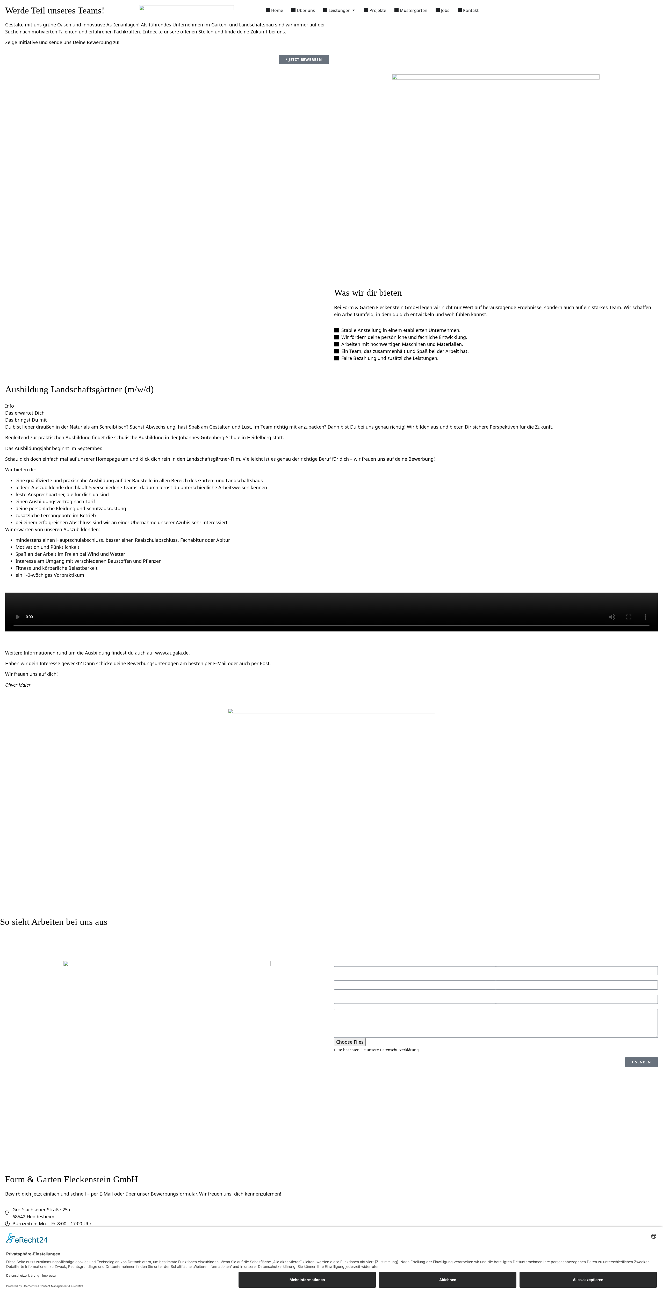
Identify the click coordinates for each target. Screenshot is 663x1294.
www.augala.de (172, 653)
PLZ (337, 977)
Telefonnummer (350, 992)
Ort (499, 977)
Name (340, 963)
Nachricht (343, 1006)
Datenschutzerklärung (399, 1049)
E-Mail (502, 992)
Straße (502, 963)
